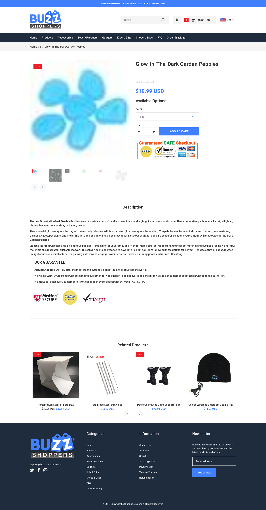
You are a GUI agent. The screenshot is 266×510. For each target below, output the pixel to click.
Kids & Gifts (92, 472)
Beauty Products (95, 461)
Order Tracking (94, 488)
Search (143, 456)
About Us (144, 450)
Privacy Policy (146, 467)
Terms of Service (148, 472)
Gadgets (91, 467)
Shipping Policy (147, 461)
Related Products (133, 345)
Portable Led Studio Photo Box (56, 404)
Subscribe (204, 472)
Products (91, 450)
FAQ (88, 483)
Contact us (145, 445)
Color (139, 109)
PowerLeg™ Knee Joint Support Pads (159, 404)
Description (133, 207)
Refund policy (146, 477)
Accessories (93, 456)
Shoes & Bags (93, 477)
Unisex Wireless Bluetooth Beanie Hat (210, 404)
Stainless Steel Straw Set (107, 404)
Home (89, 445)
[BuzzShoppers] (46, 28)
